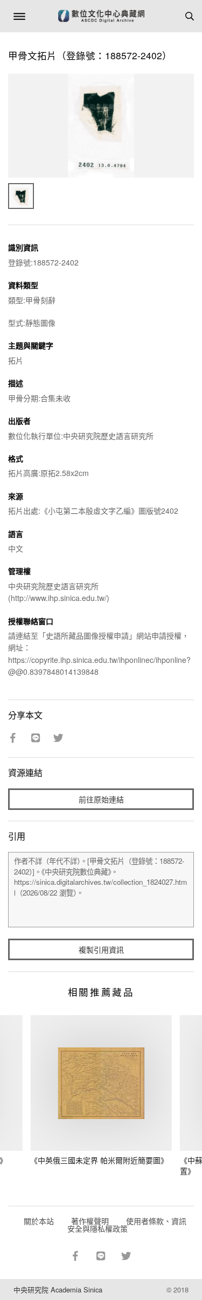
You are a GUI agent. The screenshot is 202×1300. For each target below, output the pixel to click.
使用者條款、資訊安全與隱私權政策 (126, 1224)
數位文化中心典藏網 (101, 16)
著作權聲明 (90, 1220)
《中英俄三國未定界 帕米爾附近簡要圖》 (99, 1160)
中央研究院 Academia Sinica (57, 1289)
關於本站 (39, 1220)
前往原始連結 (101, 799)
